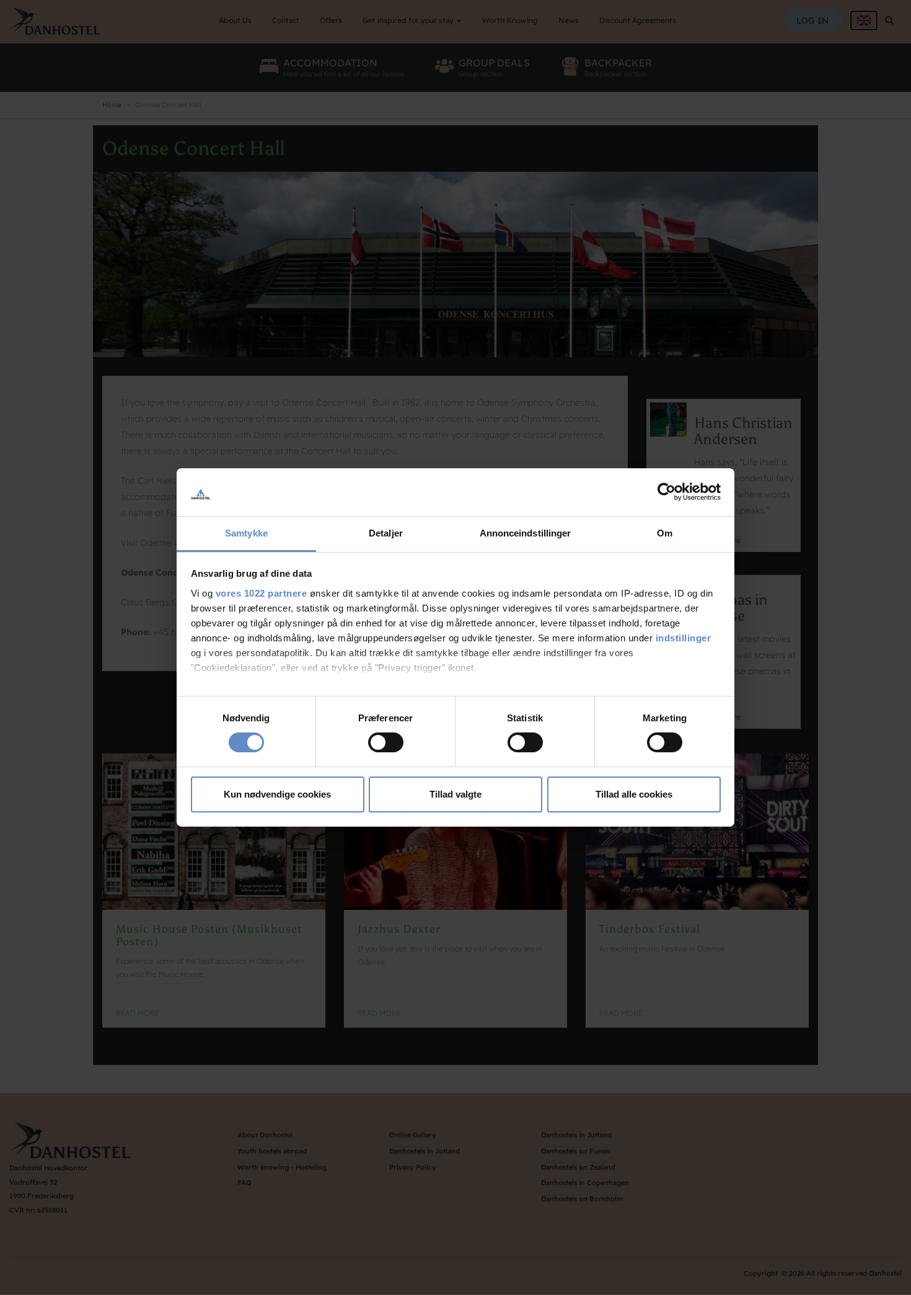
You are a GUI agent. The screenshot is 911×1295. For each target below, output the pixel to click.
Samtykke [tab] (246, 533)
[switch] (385, 742)
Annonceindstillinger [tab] (525, 533)
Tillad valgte (455, 794)
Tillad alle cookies (634, 794)
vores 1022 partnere (261, 593)
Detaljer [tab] (386, 533)
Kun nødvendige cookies (277, 794)
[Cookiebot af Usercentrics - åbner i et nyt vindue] (666, 492)
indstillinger (683, 638)
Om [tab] (664, 533)
